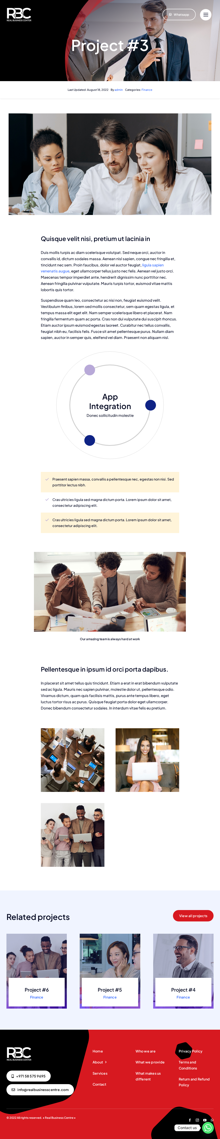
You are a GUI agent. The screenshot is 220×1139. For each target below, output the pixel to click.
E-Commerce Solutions (110, 401)
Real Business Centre (59, 1117)
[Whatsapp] (208, 1128)
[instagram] (197, 1120)
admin (119, 89)
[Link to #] (205, 14)
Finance (147, 89)
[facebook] (189, 1120)
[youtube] (204, 1120)
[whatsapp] (212, 1120)
